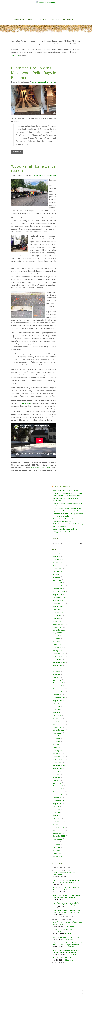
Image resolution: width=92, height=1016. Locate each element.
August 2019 (57, 665)
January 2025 (57, 583)
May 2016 (56, 777)
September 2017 (59, 730)
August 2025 (57, 571)
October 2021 (58, 615)
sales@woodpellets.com (71, 990)
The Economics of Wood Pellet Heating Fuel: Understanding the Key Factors (67, 896)
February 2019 (58, 683)
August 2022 (57, 606)
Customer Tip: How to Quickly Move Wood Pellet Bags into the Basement (38, 72)
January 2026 (57, 562)
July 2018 (56, 704)
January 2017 (57, 754)
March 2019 (57, 680)
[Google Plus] (16, 1000)
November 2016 (58, 759)
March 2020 (57, 645)
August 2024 (57, 595)
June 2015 (56, 809)
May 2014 (56, 848)
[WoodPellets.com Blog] (46, 9)
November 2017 (58, 724)
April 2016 (56, 780)
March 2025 (57, 580)
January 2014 (57, 857)
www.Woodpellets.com (40, 468)
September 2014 (59, 836)
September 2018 (59, 698)
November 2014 (58, 830)
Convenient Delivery (38, 175)
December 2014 (58, 827)
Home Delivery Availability (65, 19)
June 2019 (56, 671)
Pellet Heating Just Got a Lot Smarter (66, 491)
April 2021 (56, 618)
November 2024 (58, 586)
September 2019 (59, 662)
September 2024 (59, 592)
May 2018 (56, 709)
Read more (17, 152)
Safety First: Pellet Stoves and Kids (65, 529)
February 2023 (58, 600)
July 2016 (56, 771)
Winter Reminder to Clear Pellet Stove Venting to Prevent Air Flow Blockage (66, 911)
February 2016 (58, 786)
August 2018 (57, 701)
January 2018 (57, 718)
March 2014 (57, 854)
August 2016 (57, 768)
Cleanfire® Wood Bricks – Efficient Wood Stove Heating (67, 923)
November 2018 (58, 692)
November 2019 (58, 656)
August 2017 (57, 733)
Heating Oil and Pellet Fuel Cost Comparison (64, 874)
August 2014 (57, 839)
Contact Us (43, 19)
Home (13, 55)
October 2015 (58, 798)
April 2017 (56, 745)
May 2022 (56, 609)
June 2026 (56, 553)
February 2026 (58, 559)
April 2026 (56, 556)
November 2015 (58, 795)
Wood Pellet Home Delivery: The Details (39, 169)
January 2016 (57, 789)
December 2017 (58, 721)
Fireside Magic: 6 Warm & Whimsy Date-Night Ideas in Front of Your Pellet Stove (45, 1003)
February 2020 (58, 648)
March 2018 (57, 715)
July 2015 (56, 807)
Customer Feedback (39, 82)
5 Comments (68, 933)
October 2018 (58, 695)
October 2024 (58, 589)
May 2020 (56, 639)
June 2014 (56, 845)
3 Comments (69, 960)
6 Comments (70, 926)
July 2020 (56, 636)
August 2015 (57, 804)
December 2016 (58, 757)
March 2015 (57, 818)
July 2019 (56, 668)
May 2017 (56, 742)
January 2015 (57, 824)
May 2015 (56, 812)
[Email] (10, 1000)
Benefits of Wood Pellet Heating (64, 958)
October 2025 (58, 568)
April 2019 (56, 677)
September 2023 (59, 598)
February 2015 (58, 821)
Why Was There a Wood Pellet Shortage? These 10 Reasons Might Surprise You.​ (67, 944)
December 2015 (58, 792)
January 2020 (57, 651)
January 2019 (57, 686)
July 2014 (56, 842)
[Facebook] (14, 1000)
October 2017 (58, 727)
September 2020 (59, 630)
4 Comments (70, 947)
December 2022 (58, 604)
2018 (17, 55)
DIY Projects (51, 82)
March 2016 (57, 783)
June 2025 (56, 577)
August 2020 (57, 633)
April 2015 (56, 815)
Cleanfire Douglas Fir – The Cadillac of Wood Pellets (66, 931)
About (31, 19)
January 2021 (57, 621)
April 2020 (56, 642)
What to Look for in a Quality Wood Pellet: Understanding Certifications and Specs (46, 986)
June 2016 (56, 774)
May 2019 (56, 674)
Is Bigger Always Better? (61, 532)
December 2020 (58, 624)
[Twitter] (12, 1000)
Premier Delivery (24, 403)
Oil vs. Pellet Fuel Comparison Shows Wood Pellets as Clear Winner (66, 881)
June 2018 (56, 706)
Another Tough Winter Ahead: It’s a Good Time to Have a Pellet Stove (67, 889)
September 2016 (59, 765)
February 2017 (58, 751)
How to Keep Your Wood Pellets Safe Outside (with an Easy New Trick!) (66, 951)
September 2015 (59, 801)
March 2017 (57, 748)
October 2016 (58, 762)
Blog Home (19, 19)
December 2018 (58, 689)
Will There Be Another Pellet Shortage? (66, 937)
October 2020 (58, 627)
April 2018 (56, 712)
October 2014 (58, 833)
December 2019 (58, 654)
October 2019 (58, 659)
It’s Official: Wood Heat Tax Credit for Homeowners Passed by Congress (66, 904)
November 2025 (58, 565)
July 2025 (56, 574)
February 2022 (58, 612)
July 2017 (56, 736)
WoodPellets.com (52, 175)
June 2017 (56, 739)
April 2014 (56, 851)
